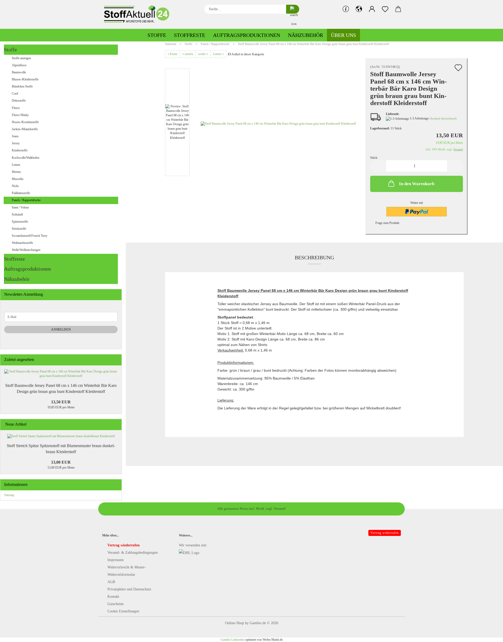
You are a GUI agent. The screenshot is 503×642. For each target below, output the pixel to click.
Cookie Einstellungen (123, 611)
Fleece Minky (20, 115)
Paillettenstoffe (21, 193)
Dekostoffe (19, 100)
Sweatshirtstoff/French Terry (29, 236)
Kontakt (113, 597)
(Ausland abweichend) (443, 118)
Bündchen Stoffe (22, 86)
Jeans (15, 136)
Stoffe (156, 35)
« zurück (187, 54)
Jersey (16, 143)
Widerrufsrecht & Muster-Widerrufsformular (126, 571)
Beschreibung (314, 257)
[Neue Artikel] (116, 424)
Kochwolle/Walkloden (25, 158)
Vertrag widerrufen (384, 533)
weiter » (203, 54)
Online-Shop (234, 623)
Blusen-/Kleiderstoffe (25, 79)
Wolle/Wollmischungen (26, 250)
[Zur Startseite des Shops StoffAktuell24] (138, 14)
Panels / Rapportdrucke (26, 200)
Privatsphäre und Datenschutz (129, 589)
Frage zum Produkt (387, 223)
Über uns (343, 35)
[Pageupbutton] (488, 634)
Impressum (115, 560)
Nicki (15, 186)
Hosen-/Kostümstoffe (25, 122)
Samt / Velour (20, 207)
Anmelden (61, 329)
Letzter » (218, 54)
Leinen (16, 165)
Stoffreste (189, 35)
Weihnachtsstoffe (22, 243)
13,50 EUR (61, 402)
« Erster (172, 54)
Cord (15, 93)
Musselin (17, 179)
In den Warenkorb (416, 183)
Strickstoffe (19, 229)
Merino (16, 172)
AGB (111, 582)
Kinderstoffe (20, 150)
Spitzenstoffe (20, 221)
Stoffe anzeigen (21, 58)
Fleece (16, 108)
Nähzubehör (305, 35)
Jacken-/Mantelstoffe (25, 129)
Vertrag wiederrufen (123, 545)
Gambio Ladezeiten (232, 639)
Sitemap (9, 495)
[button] (358, 9)
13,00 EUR (61, 462)
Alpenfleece (19, 65)
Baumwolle (19, 72)
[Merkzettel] (385, 9)
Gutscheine (115, 604)
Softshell (17, 214)
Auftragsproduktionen (246, 35)
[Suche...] (292, 9)
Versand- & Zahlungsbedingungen (132, 553)
